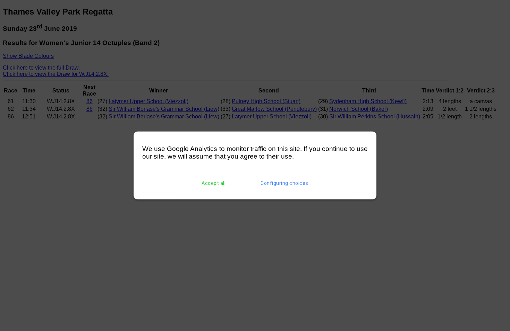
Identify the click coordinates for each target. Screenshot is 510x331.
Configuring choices (284, 183)
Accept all (214, 183)
